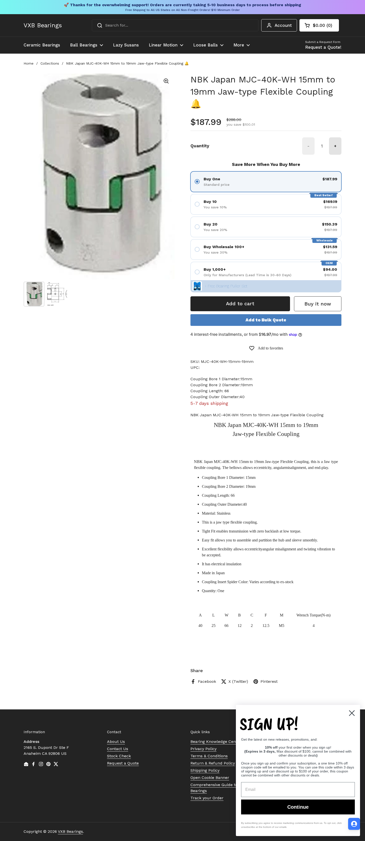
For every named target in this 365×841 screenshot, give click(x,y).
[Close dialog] (352, 713)
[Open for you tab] (354, 824)
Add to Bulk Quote (266, 319)
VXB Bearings (43, 25)
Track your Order (206, 798)
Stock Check (119, 756)
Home (29, 63)
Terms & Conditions (209, 756)
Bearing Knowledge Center (215, 741)
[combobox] (175, 25)
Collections (49, 63)
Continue (298, 807)
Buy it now (317, 304)
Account (283, 25)
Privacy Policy (203, 748)
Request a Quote (123, 763)
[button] (319, 25)
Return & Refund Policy (212, 763)
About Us (116, 741)
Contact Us (117, 748)
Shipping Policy (204, 770)
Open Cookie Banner (209, 777)
